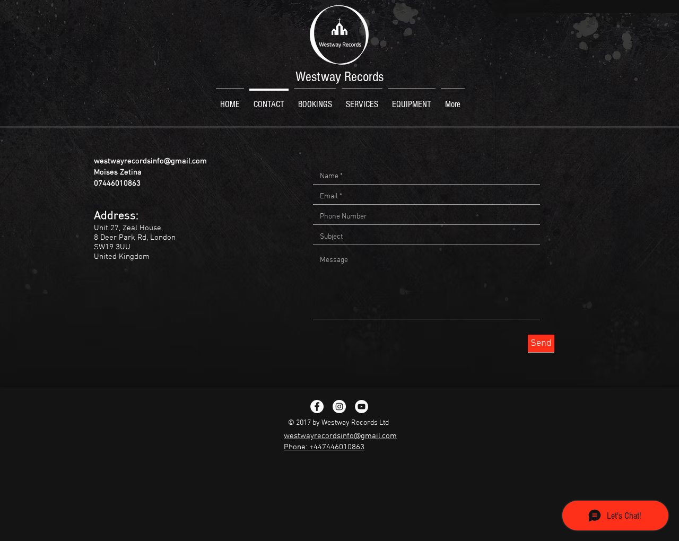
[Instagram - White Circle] (339, 406)
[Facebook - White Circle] (317, 406)
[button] (362, 100)
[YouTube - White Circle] (361, 406)
